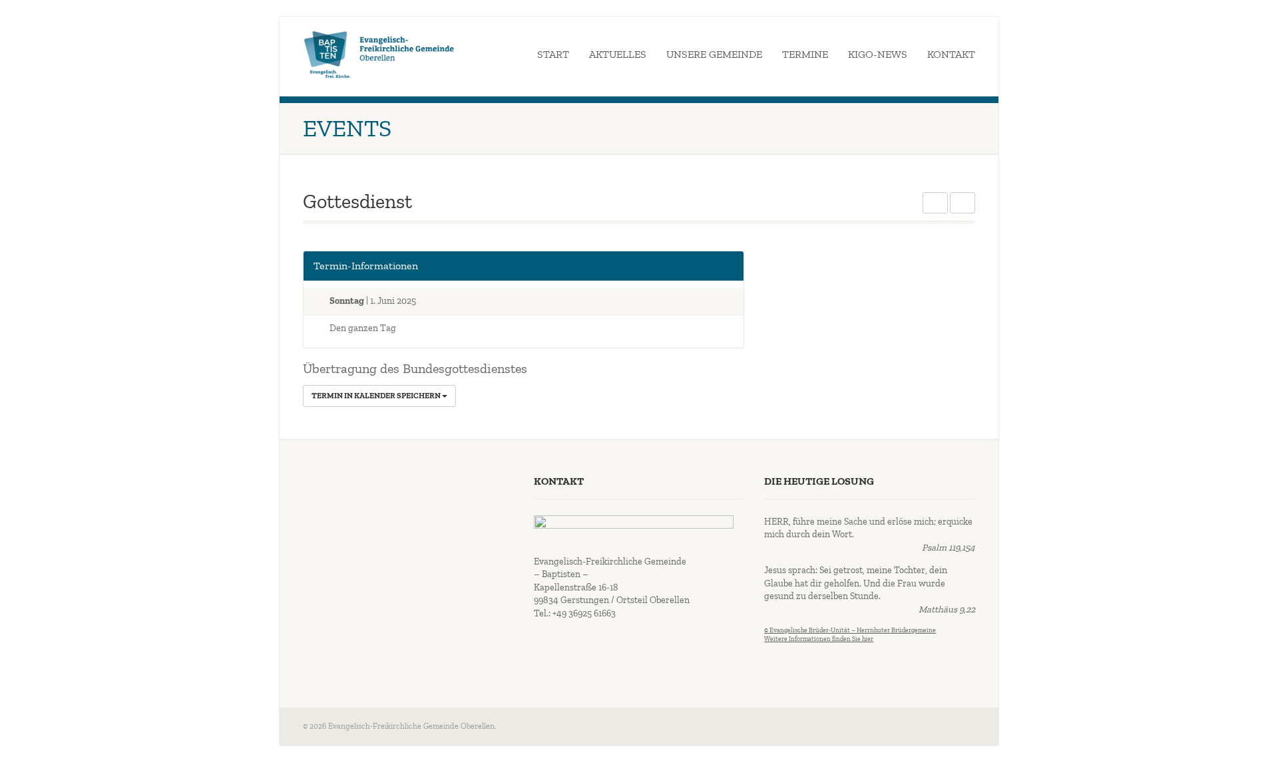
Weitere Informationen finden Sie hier (818, 639)
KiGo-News (877, 54)
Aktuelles (617, 54)
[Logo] (379, 54)
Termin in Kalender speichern (377, 395)
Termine (805, 54)
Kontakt (951, 54)
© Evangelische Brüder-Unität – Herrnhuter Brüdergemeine (850, 630)
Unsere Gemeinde (714, 54)
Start (553, 54)
